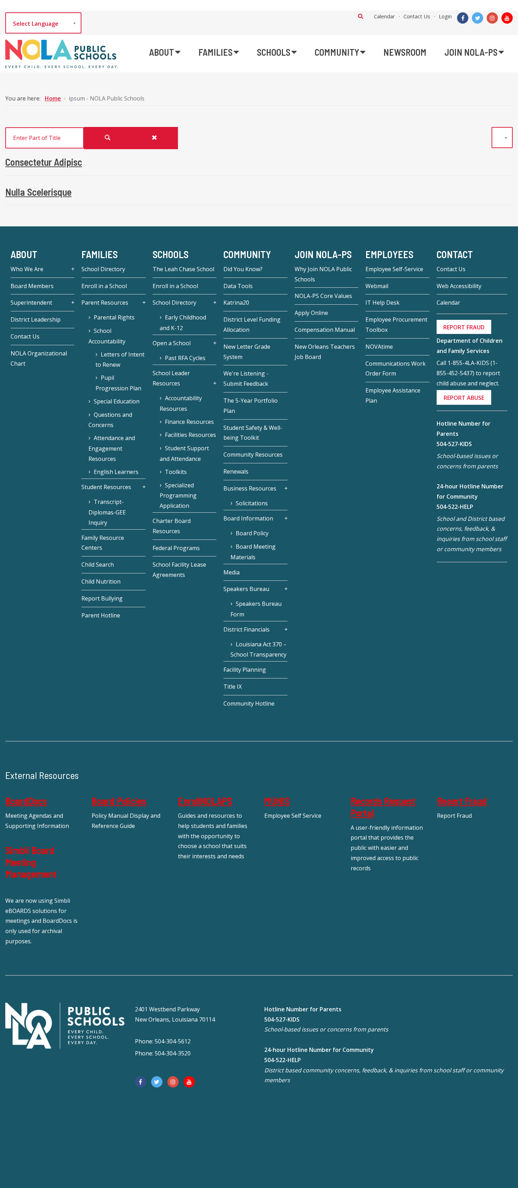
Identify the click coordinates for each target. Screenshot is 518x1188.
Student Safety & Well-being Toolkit (252, 433)
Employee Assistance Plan (392, 395)
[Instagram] (492, 18)
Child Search (97, 564)
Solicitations (252, 503)
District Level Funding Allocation (251, 325)
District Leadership (36, 319)
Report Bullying (102, 598)
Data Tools (238, 286)
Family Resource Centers (102, 543)
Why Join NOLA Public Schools (323, 274)
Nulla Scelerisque (38, 192)
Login (445, 16)
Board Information (248, 518)
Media (231, 572)
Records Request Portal (383, 807)
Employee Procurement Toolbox (396, 325)
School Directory (103, 269)
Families (99, 254)
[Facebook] (462, 18)
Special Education (117, 401)
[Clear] (154, 138)
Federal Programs (176, 548)
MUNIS (277, 801)
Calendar (384, 16)
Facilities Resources (190, 435)
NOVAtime (379, 347)
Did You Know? (243, 269)
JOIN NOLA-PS (323, 254)
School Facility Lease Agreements (179, 570)
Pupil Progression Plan (118, 383)
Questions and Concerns (110, 420)
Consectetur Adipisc (43, 162)
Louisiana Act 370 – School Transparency (258, 649)
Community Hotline (249, 703)
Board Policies (119, 801)
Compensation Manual (325, 330)
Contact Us (416, 16)
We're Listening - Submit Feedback (246, 379)
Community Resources (253, 454)
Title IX (232, 686)
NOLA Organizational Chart (39, 358)
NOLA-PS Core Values (323, 296)
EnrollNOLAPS (205, 801)
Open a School (172, 343)
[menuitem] (164, 52)
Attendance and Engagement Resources (111, 448)
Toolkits (176, 472)
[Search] (107, 138)
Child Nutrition (101, 581)
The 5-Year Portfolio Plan (250, 406)
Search (360, 15)
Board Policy (252, 533)
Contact (455, 254)
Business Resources (249, 488)
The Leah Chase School (183, 269)
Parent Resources (104, 302)
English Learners (116, 472)
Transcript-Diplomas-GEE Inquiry (107, 512)
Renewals (235, 471)
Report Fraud (462, 801)
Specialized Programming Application (178, 495)
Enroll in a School (104, 286)
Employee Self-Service (394, 269)
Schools (171, 254)
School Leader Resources (171, 378)
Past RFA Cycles (185, 358)
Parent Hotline (100, 615)
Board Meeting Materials (253, 552)
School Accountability (106, 336)
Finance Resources (189, 422)
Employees (389, 254)
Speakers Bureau (246, 589)
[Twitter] (477, 18)
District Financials (246, 629)
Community (247, 254)
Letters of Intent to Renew (119, 360)
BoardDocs (26, 801)
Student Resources (106, 487)
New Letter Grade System (246, 352)
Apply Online (311, 313)
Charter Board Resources (172, 526)
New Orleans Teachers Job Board (325, 352)
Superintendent (31, 302)
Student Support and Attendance (184, 453)
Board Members (32, 286)
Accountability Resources (181, 403)
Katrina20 (236, 302)
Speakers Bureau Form (256, 609)
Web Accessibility (459, 286)
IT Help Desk (382, 302)
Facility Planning (244, 670)
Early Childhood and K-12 (183, 322)
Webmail (376, 286)
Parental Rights (114, 317)
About (24, 254)
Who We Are (27, 269)
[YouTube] (507, 18)
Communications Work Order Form (395, 369)
